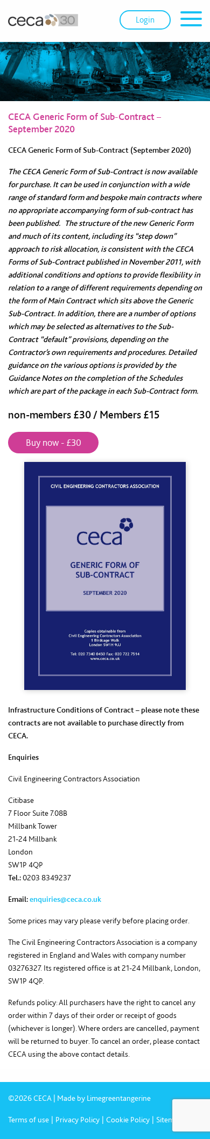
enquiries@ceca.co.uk (65, 899)
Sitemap (169, 1119)
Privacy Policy (77, 1119)
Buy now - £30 (53, 442)
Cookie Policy (128, 1119)
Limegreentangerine (119, 1098)
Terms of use (28, 1119)
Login (145, 20)
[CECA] (43, 19)
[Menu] (191, 20)
